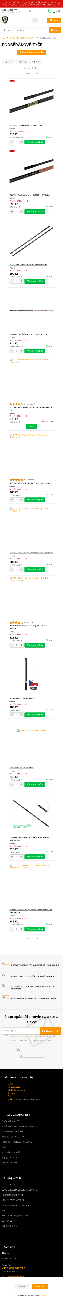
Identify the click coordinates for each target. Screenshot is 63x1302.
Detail (31, 426)
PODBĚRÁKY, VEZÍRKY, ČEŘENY (21, 38)
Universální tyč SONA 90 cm (22, 768)
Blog (10, 1096)
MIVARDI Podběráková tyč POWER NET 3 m (28, 334)
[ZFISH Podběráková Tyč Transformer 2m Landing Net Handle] (32, 813)
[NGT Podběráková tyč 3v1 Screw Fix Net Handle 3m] (32, 380)
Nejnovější (8, 61)
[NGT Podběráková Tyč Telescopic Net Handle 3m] (32, 528)
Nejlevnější (22, 61)
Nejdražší (36, 61)
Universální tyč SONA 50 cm (22, 698)
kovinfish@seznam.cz (15, 1277)
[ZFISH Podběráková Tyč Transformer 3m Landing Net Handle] (32, 885)
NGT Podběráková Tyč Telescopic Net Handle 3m (31, 553)
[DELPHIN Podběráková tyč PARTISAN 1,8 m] (32, 101)
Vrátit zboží (12, 1099)
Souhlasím (40, 1286)
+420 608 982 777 (9, 10)
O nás (10, 1084)
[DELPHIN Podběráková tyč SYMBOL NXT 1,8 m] (32, 170)
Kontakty (11, 1093)
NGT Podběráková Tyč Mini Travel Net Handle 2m (31, 483)
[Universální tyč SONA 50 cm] (32, 674)
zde (43, 1295)
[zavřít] (59, 3)
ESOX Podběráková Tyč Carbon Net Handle (28, 264)
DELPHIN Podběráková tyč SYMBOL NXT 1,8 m (30, 195)
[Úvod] (14, 20)
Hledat (54, 30)
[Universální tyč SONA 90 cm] (32, 743)
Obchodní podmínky (16, 1090)
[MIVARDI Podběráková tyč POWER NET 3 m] (32, 310)
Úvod (4, 38)
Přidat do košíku (35, 141)
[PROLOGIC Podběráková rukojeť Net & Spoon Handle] (32, 598)
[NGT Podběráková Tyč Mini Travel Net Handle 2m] (32, 455)
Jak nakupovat (14, 1087)
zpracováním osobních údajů (27, 1037)
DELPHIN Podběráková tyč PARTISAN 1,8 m (28, 125)
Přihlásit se (48, 1031)
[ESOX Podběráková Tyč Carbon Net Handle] (32, 240)
